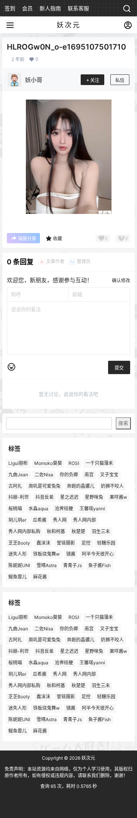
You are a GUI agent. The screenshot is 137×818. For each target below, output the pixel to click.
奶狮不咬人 (112, 486)
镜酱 (70, 554)
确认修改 (121, 280)
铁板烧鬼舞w (46, 554)
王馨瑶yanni (92, 509)
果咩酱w (118, 497)
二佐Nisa (44, 474)
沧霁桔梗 (64, 509)
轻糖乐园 (106, 543)
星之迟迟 (69, 497)
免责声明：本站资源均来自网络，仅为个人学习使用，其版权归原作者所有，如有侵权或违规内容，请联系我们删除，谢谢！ (68, 772)
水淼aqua (38, 509)
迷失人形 (17, 554)
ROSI (73, 463)
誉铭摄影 (66, 543)
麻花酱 (40, 577)
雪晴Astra (47, 566)
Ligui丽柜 (18, 463)
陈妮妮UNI (19, 566)
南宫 (89, 474)
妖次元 (87, 758)
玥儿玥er (17, 520)
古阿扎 (15, 486)
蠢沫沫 (43, 543)
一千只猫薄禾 (99, 463)
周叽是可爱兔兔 (45, 486)
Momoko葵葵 (48, 463)
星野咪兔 (94, 497)
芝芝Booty (19, 543)
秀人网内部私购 (24, 531)
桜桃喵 (15, 509)
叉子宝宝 (109, 474)
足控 (86, 543)
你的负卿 (69, 474)
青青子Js (72, 566)
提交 (119, 368)
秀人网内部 (84, 520)
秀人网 (60, 520)
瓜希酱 (39, 520)
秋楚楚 (78, 531)
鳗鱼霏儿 (17, 577)
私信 (119, 80)
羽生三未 (101, 531)
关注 (94, 80)
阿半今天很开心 (98, 554)
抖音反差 (44, 497)
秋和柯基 (56, 531)
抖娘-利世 (18, 497)
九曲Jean (18, 474)
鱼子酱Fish (99, 566)
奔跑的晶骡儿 (80, 486)
